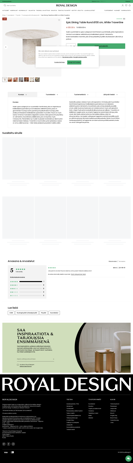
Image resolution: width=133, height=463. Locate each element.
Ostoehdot (69, 406)
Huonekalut (91, 403)
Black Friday (113, 417)
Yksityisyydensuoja (72, 417)
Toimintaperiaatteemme (73, 415)
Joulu (112, 422)
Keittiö (90, 415)
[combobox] (128, 1)
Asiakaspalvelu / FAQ (72, 403)
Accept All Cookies (74, 62)
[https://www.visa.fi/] (6, 452)
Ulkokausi (113, 410)
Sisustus (90, 406)
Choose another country (9, 413)
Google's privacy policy (80, 57)
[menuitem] (5, 10)
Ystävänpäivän (114, 403)
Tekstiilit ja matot (93, 413)
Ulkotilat (90, 417)
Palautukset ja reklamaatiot (74, 410)
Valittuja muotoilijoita (72, 422)
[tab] (22, 94)
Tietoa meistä (70, 413)
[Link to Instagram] (13, 443)
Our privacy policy (67, 57)
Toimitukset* (70, 408)
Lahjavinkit (113, 408)
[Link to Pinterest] (3, 443)
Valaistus (91, 410)
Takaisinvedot (70, 429)
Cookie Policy (70, 420)
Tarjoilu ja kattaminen (94, 408)
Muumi (112, 413)
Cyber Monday (114, 420)
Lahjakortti (69, 424)
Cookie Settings (59, 62)
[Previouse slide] (6, 47)
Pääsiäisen (113, 406)
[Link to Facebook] (8, 443)
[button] (128, 1)
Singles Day (113, 415)
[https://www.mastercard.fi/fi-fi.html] (12, 452)
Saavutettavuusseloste (73, 427)
